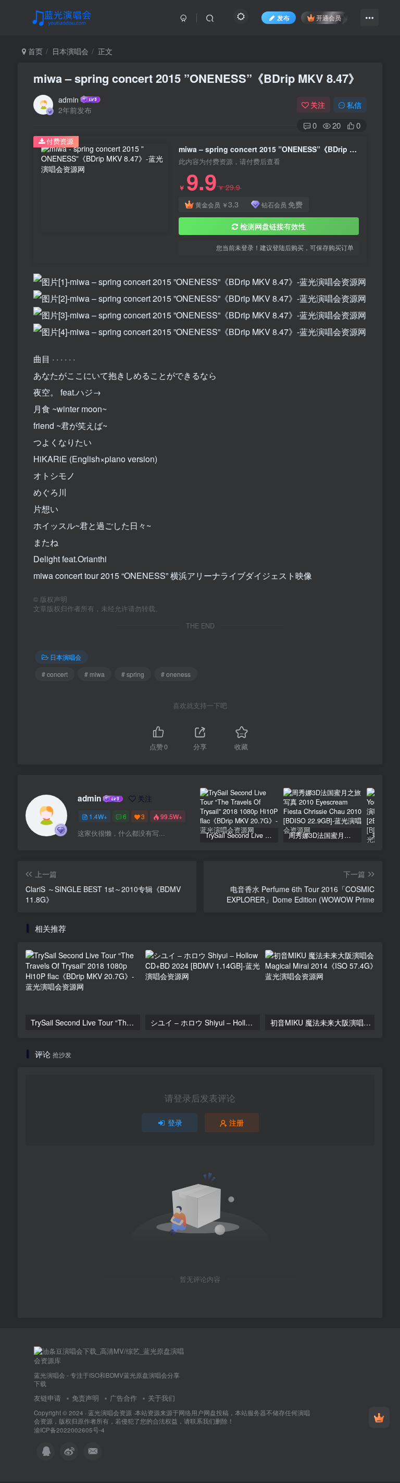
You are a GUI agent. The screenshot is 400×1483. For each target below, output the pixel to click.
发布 (283, 17)
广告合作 (123, 1398)
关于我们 (161, 1398)
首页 (34, 51)
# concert (55, 674)
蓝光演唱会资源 (110, 1412)
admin (68, 99)
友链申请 (47, 1398)
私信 (354, 105)
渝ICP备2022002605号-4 (69, 1430)
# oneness (176, 674)
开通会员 (328, 17)
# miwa (94, 674)
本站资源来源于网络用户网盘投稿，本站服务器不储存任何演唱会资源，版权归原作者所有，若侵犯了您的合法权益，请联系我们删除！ (172, 1417)
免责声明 (85, 1398)
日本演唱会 (70, 51)
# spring (132, 674)
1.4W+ (98, 816)
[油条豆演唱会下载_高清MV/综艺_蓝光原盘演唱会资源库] (109, 1355)
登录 (175, 1122)
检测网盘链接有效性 (273, 226)
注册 (236, 1122)
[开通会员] (379, 1417)
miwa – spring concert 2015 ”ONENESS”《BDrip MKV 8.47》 (196, 78)
